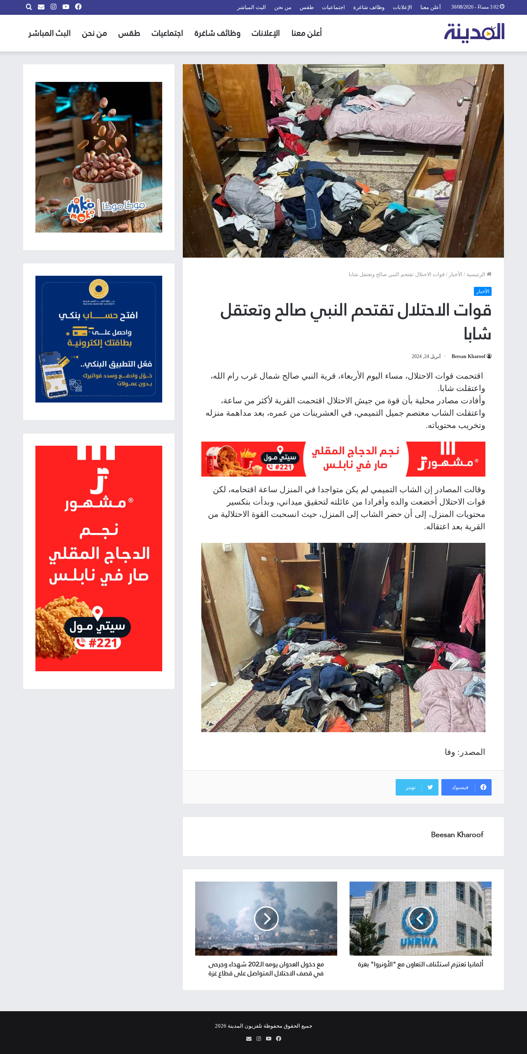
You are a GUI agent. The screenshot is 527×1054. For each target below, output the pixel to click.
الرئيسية (476, 274)
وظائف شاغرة (369, 7)
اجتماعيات (333, 7)
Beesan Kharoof (468, 356)
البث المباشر (251, 7)
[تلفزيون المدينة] (474, 33)
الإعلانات (402, 7)
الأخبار (455, 274)
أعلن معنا (430, 7)
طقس (307, 7)
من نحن (282, 7)
